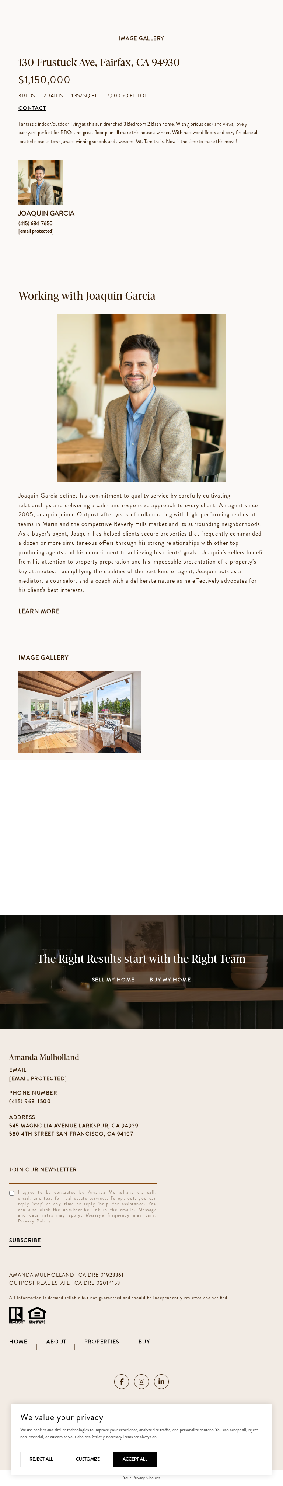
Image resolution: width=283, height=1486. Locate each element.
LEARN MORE (39, 611)
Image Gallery (141, 39)
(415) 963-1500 (30, 1101)
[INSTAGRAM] (141, 1381)
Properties (101, 1342)
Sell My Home (113, 980)
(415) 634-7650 (35, 223)
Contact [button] (32, 108)
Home (18, 1342)
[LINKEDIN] (161, 1381)
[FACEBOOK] (121, 1381)
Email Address (83, 1169)
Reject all (41, 1459)
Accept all (135, 1459)
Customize (88, 1459)
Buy (144, 1342)
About (56, 1342)
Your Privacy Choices (141, 1477)
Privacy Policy (34, 1221)
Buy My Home (170, 980)
